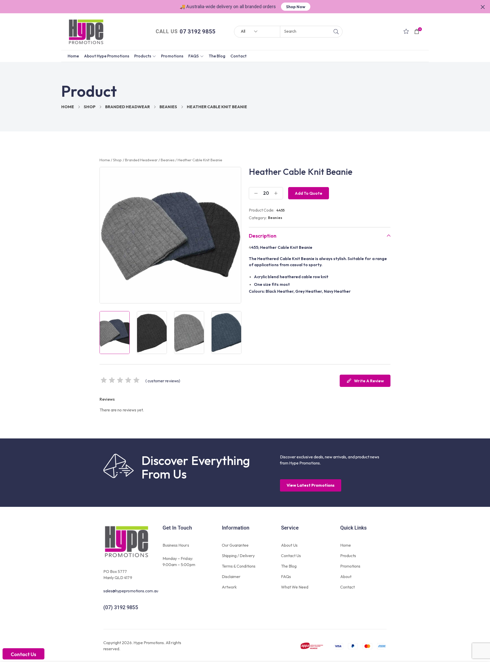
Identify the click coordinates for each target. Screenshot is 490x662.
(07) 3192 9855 (120, 607)
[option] (114, 332)
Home (67, 106)
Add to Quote (308, 193)
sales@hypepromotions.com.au (130, 590)
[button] (483, 6)
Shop (89, 106)
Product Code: (261, 210)
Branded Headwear (127, 106)
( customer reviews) (162, 380)
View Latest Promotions (311, 485)
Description (262, 236)
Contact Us (23, 654)
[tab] (319, 235)
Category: (258, 217)
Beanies (168, 106)
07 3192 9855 (197, 31)
